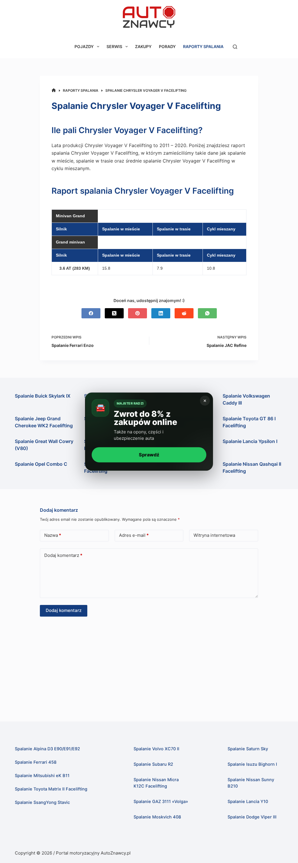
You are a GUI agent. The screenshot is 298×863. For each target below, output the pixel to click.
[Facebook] (90, 313)
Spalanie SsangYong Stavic (42, 802)
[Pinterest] (137, 313)
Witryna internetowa (214, 535)
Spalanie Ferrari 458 (35, 762)
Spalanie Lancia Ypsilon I (250, 441)
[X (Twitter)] (114, 313)
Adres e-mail (134, 535)
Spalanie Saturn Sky (248, 748)
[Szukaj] (235, 47)
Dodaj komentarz (63, 555)
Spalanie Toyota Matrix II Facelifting (51, 789)
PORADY (167, 46)
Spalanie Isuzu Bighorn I (252, 764)
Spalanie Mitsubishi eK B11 (42, 775)
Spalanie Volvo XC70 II (156, 748)
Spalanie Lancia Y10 (248, 801)
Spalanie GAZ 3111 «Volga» (161, 801)
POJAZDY (84, 46)
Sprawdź (149, 455)
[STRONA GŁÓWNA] (54, 90)
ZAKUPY (143, 46)
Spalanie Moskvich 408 (157, 817)
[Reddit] (184, 313)
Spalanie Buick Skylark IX (42, 396)
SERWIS (114, 46)
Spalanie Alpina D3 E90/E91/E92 (47, 748)
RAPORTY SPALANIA (203, 46)
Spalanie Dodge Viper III (252, 817)
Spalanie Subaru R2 (153, 764)
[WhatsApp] (207, 313)
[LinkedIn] (160, 313)
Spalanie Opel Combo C (41, 464)
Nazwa (52, 535)
